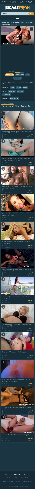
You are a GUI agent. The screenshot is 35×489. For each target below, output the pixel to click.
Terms (8, 477)
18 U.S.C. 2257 (25, 477)
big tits (19, 87)
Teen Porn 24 (22, 2)
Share (27, 74)
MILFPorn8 (5, 1)
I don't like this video (13, 71)
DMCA (15, 477)
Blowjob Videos (30, 2)
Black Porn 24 (14, 2)
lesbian (25, 87)
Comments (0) (17, 78)
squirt (12, 87)
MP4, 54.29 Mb (14, 98)
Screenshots (19, 74)
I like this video (10, 71)
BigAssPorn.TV (16, 486)
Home (5, 474)
